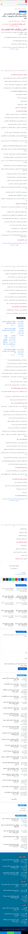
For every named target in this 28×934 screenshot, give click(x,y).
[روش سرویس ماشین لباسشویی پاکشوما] (23, 892)
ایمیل (25, 658)
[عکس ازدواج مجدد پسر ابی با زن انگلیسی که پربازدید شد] (23, 698)
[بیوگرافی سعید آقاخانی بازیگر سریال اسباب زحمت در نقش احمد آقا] (20, 353)
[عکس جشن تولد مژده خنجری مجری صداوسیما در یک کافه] (23, 746)
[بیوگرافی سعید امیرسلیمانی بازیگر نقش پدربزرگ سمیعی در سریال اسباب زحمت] (21, 591)
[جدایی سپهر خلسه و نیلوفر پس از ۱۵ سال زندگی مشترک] (23, 782)
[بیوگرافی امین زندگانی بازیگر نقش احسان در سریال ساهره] (20, 324)
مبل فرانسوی (23, 808)
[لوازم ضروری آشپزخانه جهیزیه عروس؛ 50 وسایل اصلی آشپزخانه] (23, 898)
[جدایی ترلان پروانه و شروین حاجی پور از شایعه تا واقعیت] (23, 752)
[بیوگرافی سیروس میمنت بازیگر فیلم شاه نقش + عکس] (7, 605)
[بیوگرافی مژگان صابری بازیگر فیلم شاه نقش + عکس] (7, 591)
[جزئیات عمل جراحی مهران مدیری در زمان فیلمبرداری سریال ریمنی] (23, 728)
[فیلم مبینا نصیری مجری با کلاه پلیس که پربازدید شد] (23, 685)
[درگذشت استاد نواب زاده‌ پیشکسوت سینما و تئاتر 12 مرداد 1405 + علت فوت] (23, 776)
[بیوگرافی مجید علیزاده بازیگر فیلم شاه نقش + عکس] (21, 605)
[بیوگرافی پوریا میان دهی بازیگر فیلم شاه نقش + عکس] (21, 618)
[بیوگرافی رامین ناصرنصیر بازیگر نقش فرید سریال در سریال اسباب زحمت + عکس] (11, 339)
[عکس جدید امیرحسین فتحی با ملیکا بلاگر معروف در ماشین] (23, 692)
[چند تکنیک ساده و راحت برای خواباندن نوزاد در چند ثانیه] (23, 886)
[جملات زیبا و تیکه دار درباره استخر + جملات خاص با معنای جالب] (23, 820)
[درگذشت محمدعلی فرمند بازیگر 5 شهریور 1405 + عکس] (23, 679)
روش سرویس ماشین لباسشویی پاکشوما (11, 890)
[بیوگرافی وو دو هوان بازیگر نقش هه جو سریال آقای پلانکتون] (23, 826)
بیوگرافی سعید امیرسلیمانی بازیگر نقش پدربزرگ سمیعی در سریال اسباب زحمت (21, 597)
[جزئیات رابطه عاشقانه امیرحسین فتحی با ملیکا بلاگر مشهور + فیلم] (23, 715)
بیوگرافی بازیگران (17, 8)
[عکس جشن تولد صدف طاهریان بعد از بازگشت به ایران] (23, 794)
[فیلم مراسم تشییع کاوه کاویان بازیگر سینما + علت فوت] (23, 764)
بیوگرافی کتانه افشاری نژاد (20, 574)
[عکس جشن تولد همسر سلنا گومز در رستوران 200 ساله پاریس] (23, 758)
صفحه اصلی (23, 8)
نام (26, 652)
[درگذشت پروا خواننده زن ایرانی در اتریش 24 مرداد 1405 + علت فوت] (23, 741)
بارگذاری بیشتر (14, 799)
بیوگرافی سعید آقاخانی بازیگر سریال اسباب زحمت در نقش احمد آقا (8, 351)
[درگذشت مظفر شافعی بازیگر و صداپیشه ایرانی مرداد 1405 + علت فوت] (23, 770)
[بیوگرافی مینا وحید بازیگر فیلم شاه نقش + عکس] (23, 839)
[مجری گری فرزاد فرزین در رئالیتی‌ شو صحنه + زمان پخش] (23, 788)
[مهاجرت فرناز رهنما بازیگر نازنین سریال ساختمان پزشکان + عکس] (23, 703)
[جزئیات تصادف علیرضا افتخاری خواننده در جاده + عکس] (23, 709)
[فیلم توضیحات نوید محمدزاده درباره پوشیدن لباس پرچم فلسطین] (23, 735)
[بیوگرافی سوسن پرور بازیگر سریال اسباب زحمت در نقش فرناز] (20, 332)
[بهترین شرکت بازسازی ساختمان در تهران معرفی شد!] (23, 722)
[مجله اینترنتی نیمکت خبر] (22, 4)
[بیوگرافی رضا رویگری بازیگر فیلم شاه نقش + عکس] (7, 618)
